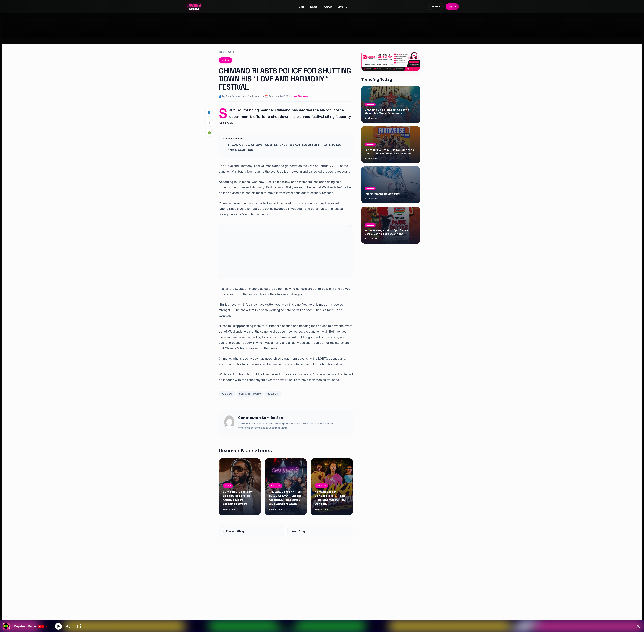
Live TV (342, 6)
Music (231, 52)
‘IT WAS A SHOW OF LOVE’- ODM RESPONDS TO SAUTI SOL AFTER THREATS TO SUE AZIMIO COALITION (284, 147)
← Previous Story (234, 531)
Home (300, 6)
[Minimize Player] (638, 626)
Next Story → (300, 531)
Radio (327, 6)
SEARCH (436, 6)
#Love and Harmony (250, 393)
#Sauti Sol (272, 393)
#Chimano (226, 393)
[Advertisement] (322, 25)
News (314, 6)
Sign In (452, 6)
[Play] (58, 626)
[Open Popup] (79, 626)
